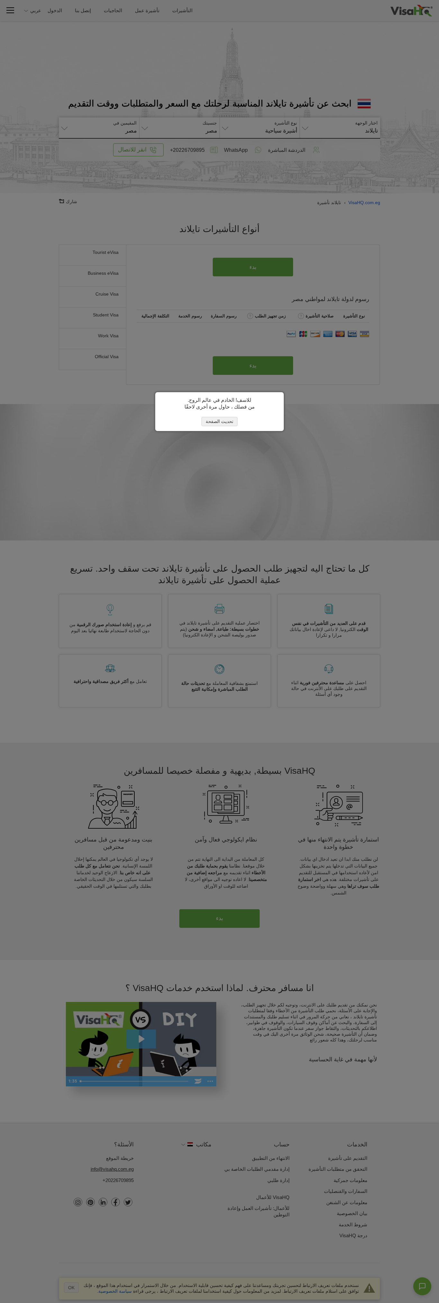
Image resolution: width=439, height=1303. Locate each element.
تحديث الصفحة (219, 421)
